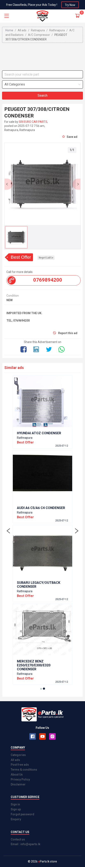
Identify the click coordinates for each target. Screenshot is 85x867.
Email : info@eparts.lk (25, 844)
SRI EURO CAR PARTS (33, 121)
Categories (18, 755)
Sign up (16, 809)
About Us (17, 774)
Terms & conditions (24, 769)
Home (9, 30)
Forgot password (22, 814)
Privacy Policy (20, 779)
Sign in (15, 804)
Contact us (18, 839)
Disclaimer (18, 784)
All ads (15, 760)
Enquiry (16, 819)
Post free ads (20, 764)
